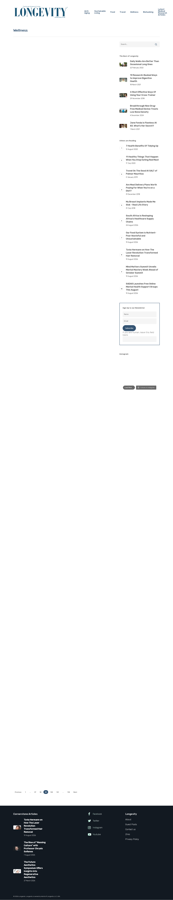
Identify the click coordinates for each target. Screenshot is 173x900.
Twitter (95, 821)
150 (68, 792)
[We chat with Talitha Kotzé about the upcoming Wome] (140, 380)
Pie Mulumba (27, 187)
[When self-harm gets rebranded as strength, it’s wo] (140, 362)
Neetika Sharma (29, 263)
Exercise (20, 86)
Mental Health (31, 613)
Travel (38, 448)
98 (40, 792)
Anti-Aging (21, 448)
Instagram (97, 827)
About (128, 819)
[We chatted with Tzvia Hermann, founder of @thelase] (154, 371)
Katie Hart (26, 644)
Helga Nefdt (27, 406)
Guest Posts (30, 86)
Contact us (130, 829)
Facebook (97, 814)
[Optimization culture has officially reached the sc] (140, 371)
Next (75, 792)
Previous (18, 792)
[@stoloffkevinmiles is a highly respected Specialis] (125, 362)
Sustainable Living (24, 156)
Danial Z (26, 114)
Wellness (39, 86)
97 (35, 792)
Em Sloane (27, 478)
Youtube (96, 834)
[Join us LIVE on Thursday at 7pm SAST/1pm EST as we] (154, 362)
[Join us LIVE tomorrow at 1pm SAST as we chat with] (125, 380)
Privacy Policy (132, 839)
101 (57, 792)
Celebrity (20, 514)
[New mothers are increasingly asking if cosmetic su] (125, 371)
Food (19, 229)
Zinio (127, 834)
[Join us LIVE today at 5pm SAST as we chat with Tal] (154, 380)
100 (51, 792)
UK (43, 448)
